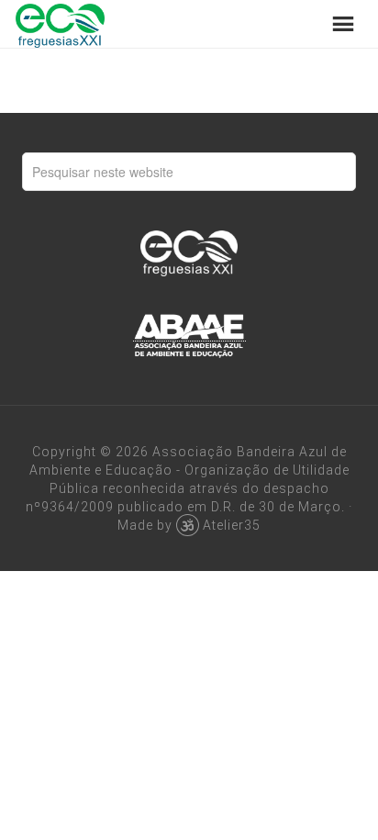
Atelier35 (232, 525)
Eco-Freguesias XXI (60, 24)
